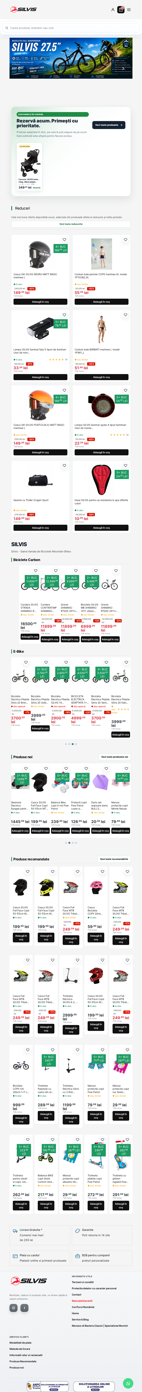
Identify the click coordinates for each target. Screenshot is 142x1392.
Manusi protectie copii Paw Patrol (119, 805)
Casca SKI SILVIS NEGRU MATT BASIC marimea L (35, 276)
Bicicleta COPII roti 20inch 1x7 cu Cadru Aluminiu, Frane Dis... (21, 1089)
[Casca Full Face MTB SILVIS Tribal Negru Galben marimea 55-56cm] (21, 975)
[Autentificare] (113, 9)
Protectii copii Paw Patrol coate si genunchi (18, 805)
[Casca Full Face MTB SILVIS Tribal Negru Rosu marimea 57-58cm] (71, 887)
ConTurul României (83, 1307)
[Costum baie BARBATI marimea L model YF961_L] (101, 329)
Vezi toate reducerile (71, 224)
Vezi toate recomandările (114, 859)
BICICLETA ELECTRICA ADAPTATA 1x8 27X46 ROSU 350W (79, 699)
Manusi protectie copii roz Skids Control (121, 1089)
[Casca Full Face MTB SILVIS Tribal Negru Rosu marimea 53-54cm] (121, 975)
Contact (76, 1294)
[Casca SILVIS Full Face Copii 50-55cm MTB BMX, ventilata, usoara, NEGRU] (21, 887)
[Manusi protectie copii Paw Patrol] (120, 782)
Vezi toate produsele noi (114, 756)
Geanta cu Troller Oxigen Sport (31, 500)
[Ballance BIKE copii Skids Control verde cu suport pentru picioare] (46, 1155)
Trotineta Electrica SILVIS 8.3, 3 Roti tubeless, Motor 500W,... (70, 999)
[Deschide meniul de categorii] (128, 9)
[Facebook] (24, 1308)
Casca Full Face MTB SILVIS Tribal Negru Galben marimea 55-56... (21, 999)
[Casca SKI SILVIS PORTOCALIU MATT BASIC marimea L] (40, 404)
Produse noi (17, 1367)
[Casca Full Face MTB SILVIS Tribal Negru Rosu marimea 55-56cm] (46, 975)
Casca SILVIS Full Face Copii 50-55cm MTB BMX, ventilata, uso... (21, 910)
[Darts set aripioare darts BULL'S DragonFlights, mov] (40, 782)
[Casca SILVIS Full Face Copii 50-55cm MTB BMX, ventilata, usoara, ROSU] (96, 975)
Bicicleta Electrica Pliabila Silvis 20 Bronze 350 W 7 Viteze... (20, 699)
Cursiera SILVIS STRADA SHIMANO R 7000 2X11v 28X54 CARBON (30, 608)
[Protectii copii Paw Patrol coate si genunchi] (20, 782)
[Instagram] (13, 1308)
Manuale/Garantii (82, 1300)
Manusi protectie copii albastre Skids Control (71, 1179)
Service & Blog (80, 1319)
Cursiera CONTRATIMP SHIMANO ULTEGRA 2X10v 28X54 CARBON (50, 608)
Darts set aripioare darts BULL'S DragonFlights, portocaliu (99, 805)
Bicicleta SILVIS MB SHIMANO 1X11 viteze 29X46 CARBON (90, 608)
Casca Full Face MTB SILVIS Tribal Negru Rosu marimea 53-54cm (120, 999)
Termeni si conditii (83, 1282)
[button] (19, 68)
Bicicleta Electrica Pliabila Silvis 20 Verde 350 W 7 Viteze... (100, 699)
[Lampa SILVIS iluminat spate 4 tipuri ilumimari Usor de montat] (101, 404)
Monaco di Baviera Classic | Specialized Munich (100, 1325)
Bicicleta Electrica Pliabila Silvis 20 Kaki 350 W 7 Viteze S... (120, 699)
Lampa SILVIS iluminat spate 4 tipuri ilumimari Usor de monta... (100, 426)
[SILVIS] (29, 1281)
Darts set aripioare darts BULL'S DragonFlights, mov (39, 805)
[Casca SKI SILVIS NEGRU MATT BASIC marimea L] (40, 254)
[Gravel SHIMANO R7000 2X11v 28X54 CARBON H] (110, 584)
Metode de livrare (20, 1348)
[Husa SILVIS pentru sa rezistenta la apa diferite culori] (101, 480)
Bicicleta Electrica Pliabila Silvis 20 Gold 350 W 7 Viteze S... (40, 699)
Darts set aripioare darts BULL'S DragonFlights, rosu (79, 805)
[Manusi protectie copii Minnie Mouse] (60, 782)
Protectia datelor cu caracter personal (94, 1288)
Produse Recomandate (23, 1361)
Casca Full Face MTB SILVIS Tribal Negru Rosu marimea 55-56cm (45, 999)
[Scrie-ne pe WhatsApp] (128, 1383)
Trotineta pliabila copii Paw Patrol (95, 1178)
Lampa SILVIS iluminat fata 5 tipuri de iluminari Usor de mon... (40, 351)
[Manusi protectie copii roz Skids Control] (121, 1065)
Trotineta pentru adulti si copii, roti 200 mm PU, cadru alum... (20, 1179)
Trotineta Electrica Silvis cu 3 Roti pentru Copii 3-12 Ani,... (71, 1089)
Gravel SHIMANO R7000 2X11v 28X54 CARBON (70, 608)
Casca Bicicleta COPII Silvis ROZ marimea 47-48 (95, 910)
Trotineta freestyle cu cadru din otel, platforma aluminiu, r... (46, 1089)
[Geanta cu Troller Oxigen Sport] (40, 480)
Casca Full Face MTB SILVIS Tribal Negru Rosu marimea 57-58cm (70, 910)
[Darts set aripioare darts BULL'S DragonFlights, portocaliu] (100, 782)
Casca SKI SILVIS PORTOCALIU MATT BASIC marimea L (39, 426)
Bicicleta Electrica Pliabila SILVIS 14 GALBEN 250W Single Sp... (60, 699)
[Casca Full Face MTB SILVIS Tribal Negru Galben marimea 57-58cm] (121, 887)
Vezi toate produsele (108, 124)
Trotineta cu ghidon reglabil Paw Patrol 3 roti (119, 1179)
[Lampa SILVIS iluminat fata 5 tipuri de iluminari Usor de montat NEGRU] (40, 329)
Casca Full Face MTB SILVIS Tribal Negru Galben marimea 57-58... (120, 910)
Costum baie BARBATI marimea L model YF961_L (97, 351)
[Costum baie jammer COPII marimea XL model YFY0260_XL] (101, 254)
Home (75, 1313)
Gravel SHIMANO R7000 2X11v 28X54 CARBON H (110, 608)
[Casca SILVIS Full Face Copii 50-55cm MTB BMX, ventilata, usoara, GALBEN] (46, 887)
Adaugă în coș (40, 301)
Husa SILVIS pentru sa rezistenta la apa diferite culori (101, 502)
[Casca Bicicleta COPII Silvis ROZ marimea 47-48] (96, 887)
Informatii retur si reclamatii (26, 1355)
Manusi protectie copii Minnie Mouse (59, 805)
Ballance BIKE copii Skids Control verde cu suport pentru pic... (45, 1179)
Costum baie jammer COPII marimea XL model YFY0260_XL (101, 276)
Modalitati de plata (20, 1342)
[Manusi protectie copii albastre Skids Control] (71, 1155)
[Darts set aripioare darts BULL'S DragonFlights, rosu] (80, 782)
